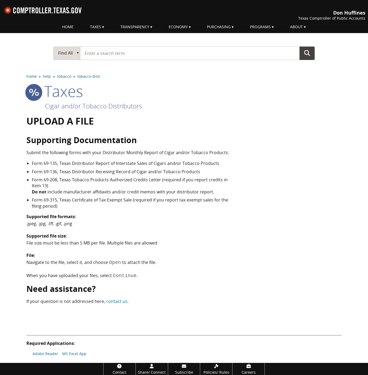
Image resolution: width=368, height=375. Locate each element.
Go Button (307, 53)
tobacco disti (88, 76)
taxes (61, 91)
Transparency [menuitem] (134, 26)
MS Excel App (74, 353)
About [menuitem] (296, 26)
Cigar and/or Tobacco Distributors (93, 105)
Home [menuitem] (68, 26)
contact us (116, 301)
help (47, 76)
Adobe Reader (45, 353)
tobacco (64, 76)
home (31, 76)
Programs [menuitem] (260, 26)
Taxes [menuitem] (95, 26)
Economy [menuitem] (178, 26)
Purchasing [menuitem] (219, 26)
